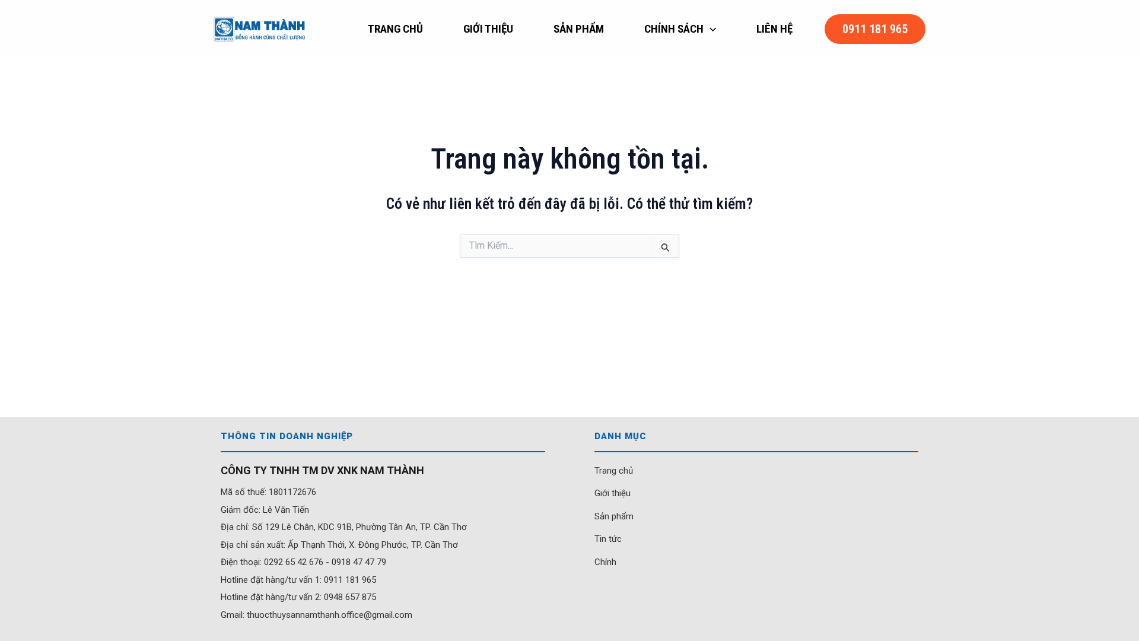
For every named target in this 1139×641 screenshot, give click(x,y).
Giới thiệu (612, 493)
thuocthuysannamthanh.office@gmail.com (329, 615)
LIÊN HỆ (774, 29)
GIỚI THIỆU (488, 29)
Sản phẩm (614, 516)
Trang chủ (613, 470)
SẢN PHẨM (578, 29)
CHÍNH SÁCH (674, 29)
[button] (710, 29)
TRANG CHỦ (395, 29)
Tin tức (608, 539)
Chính (605, 562)
